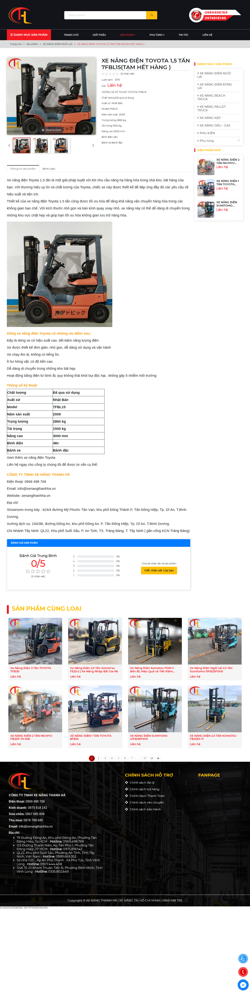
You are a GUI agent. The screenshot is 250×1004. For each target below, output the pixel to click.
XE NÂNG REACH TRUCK (211, 97)
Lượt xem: (107, 79)
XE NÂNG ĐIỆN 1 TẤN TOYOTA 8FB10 (227, 172)
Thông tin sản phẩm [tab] (23, 168)
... (138, 758)
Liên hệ (207, 34)
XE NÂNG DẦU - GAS (214, 125)
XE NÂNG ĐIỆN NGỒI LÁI (214, 75)
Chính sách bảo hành (144, 809)
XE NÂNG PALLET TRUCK (211, 108)
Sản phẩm (127, 34)
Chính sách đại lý (141, 782)
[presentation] (9, 145)
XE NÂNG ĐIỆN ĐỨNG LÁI (214, 86)
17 (145, 758)
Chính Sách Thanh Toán (146, 796)
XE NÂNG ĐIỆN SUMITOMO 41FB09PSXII (226, 193)
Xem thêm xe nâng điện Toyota (31, 458)
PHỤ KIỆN (207, 133)
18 (151, 758)
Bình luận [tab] (49, 168)
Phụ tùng (156, 34)
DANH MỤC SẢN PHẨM (30, 35)
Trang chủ (71, 34)
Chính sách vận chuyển (146, 802)
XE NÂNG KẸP (210, 118)
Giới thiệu (99, 34)
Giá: (104, 86)
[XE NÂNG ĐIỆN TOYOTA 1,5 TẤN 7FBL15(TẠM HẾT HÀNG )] (21, 145)
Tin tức (183, 34)
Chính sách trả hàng (143, 789)
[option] (218, 175)
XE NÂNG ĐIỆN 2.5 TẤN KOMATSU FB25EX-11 (226, 216)
